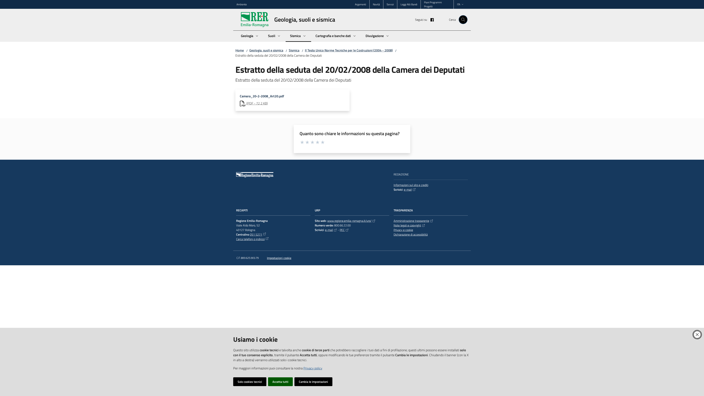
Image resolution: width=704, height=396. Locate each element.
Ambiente (241, 4)
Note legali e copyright (407, 225)
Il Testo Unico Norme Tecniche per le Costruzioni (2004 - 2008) (349, 50)
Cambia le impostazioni (313, 382)
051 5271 (256, 234)
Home (239, 50)
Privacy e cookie (403, 230)
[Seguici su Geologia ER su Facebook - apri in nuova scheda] (430, 19)
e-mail (408, 189)
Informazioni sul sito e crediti (411, 185)
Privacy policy (312, 368)
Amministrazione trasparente (411, 221)
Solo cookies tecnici (250, 382)
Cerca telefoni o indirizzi (250, 239)
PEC (342, 230)
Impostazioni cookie (279, 258)
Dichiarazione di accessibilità (411, 234)
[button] (463, 19)
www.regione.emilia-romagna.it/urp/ (349, 221)
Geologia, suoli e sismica (266, 50)
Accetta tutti (280, 382)
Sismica (294, 50)
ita (458, 4)
